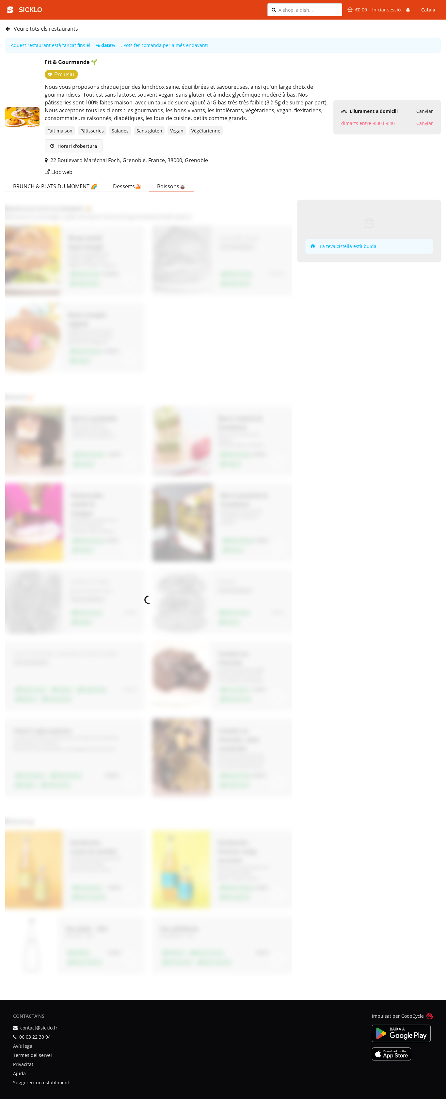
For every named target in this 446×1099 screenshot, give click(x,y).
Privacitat (23, 1064)
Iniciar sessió (386, 10)
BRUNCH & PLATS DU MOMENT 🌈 (55, 186)
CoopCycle (412, 1016)
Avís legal (23, 1046)
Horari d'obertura (76, 146)
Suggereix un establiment (41, 1082)
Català (428, 10)
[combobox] (308, 10)
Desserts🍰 (127, 186)
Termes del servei (32, 1055)
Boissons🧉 (171, 186)
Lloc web (61, 172)
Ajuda (19, 1073)
